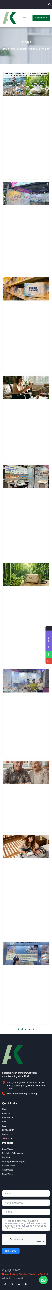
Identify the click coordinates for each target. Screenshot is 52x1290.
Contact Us (7, 1134)
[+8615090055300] (48, 654)
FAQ (4, 1126)
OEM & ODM (8, 1130)
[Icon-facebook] (5, 1284)
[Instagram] (12, 1284)
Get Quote (10, 1251)
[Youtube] (19, 1284)
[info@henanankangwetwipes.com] (48, 661)
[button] (49, 4)
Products (6, 1117)
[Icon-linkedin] (26, 1284)
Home (5, 48)
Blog (4, 1122)
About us (6, 1113)
